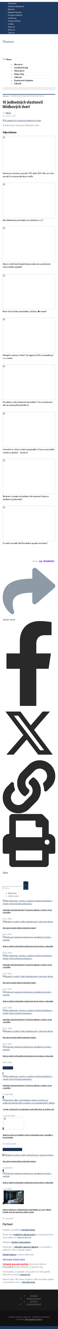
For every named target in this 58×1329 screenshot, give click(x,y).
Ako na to (18, 64)
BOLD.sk (11, 30)
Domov (6, 96)
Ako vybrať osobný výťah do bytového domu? (19, 928)
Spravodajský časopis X (33, 1319)
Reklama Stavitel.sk (16, 6)
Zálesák (17, 83)
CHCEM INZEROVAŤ (33, 1304)
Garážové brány (21, 67)
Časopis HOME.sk (15, 15)
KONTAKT (33, 1301)
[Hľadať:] (15, 888)
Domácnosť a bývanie (23, 80)
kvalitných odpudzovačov (25, 1234)
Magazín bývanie (15, 12)
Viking (8, 113)
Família (11, 24)
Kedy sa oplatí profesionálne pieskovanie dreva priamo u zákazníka (28, 946)
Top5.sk (11, 33)
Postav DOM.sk (14, 21)
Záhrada (18, 77)
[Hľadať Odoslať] (25, 885)
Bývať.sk (11, 9)
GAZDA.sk (12, 18)
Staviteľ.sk (12, 3)
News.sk (11, 27)
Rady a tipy (19, 74)
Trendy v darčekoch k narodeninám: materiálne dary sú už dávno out (28, 1109)
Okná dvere (19, 70)
